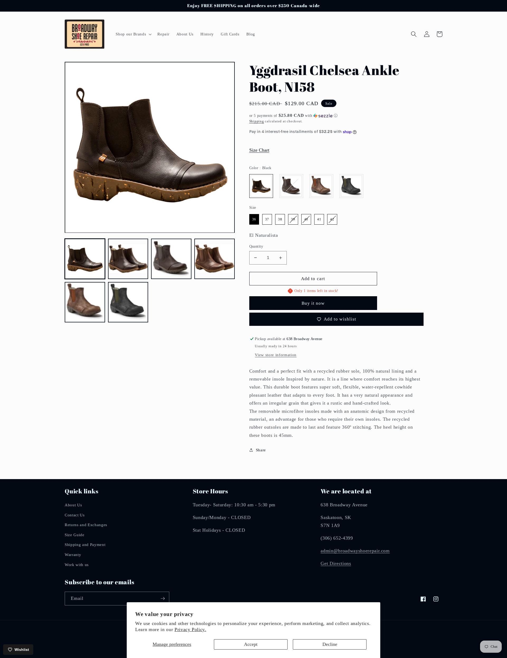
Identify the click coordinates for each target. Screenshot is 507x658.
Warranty (73, 554)
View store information (276, 355)
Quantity (256, 246)
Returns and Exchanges (86, 524)
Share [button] (261, 450)
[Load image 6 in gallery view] (128, 302)
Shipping (256, 121)
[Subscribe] (162, 598)
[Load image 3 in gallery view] (171, 259)
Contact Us (75, 515)
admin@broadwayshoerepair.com (355, 550)
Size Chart (259, 150)
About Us (73, 505)
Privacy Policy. (190, 629)
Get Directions (336, 563)
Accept (250, 644)
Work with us (77, 564)
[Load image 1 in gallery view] (85, 259)
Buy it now (313, 303)
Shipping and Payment (85, 544)
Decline (329, 644)
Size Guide (74, 534)
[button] (133, 34)
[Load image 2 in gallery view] (128, 259)
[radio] (261, 186)
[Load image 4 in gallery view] (214, 259)
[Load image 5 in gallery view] (85, 302)
